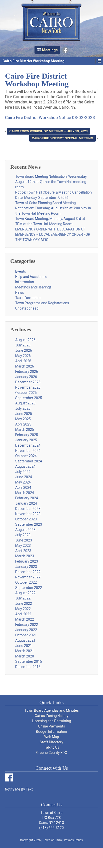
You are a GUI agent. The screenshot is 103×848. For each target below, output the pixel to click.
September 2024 (28, 461)
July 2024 (22, 472)
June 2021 (23, 646)
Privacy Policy (73, 840)
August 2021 (25, 640)
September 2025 (28, 398)
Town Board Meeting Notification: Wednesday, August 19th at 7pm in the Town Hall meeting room (51, 181)
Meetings (50, 50)
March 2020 (24, 656)
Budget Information (51, 732)
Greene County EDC (51, 753)
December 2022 (27, 572)
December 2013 (27, 667)
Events (20, 271)
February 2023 (26, 561)
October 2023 (26, 519)
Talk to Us (51, 747)
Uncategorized (26, 308)
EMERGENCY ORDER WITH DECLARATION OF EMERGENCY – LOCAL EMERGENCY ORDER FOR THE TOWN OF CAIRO (52, 234)
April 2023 (23, 551)
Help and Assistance (31, 277)
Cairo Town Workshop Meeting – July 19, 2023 (48, 131)
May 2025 (23, 419)
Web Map (51, 737)
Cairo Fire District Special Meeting (62, 138)
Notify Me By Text (19, 789)
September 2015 (28, 661)
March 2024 (24, 493)
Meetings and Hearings (33, 287)
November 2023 (27, 514)
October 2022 (26, 582)
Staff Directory (51, 742)
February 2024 (26, 498)
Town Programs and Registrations (42, 303)
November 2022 (27, 577)
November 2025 (27, 387)
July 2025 (22, 408)
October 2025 (26, 393)
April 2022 (23, 614)
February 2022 (26, 625)
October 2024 (26, 456)
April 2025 (23, 424)
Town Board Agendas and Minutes (51, 710)
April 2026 (23, 361)
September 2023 (28, 524)
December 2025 (27, 382)
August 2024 (25, 466)
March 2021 (24, 651)
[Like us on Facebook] (65, 50)
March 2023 (24, 556)
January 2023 (26, 567)
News (19, 292)
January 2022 (26, 630)
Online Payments (51, 726)
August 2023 (25, 530)
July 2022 (22, 598)
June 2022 (23, 603)
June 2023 (23, 540)
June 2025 (23, 414)
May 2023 (23, 545)
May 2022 (23, 609)
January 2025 (26, 440)
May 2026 (23, 356)
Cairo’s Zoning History (51, 716)
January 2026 (26, 377)
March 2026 (24, 366)
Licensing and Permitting (51, 721)
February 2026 (26, 372)
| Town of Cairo (51, 840)
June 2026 (23, 350)
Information (24, 282)
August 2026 (25, 340)
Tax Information (27, 298)
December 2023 (27, 509)
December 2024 (27, 445)
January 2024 (26, 503)
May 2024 (23, 482)
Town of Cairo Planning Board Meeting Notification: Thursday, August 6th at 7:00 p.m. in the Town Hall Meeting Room (53, 208)
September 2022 (28, 588)
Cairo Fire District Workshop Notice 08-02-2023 (50, 117)
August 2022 (25, 593)
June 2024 (23, 477)
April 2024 (23, 488)
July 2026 (22, 345)
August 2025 (25, 403)
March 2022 (24, 619)
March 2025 (24, 430)
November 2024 (27, 451)
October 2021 (26, 635)
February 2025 (26, 435)
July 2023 (22, 535)
